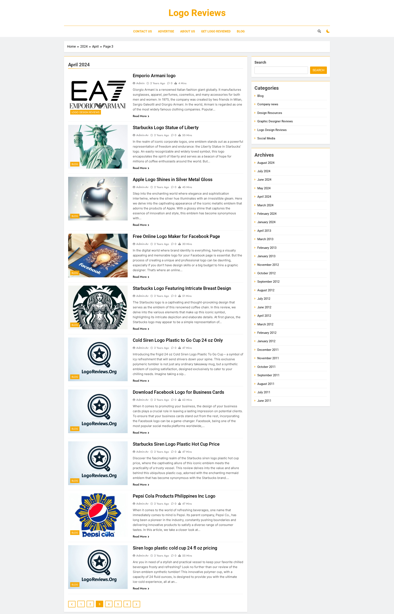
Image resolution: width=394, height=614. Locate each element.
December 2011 (268, 350)
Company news (267, 104)
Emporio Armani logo (154, 75)
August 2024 (265, 163)
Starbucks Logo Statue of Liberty (166, 127)
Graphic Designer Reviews (275, 121)
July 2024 (263, 171)
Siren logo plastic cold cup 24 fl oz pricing (175, 548)
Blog (241, 31)
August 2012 (265, 290)
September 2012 (268, 281)
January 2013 (266, 256)
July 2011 (263, 392)
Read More (140, 116)
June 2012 (264, 307)
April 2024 (264, 197)
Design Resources (269, 113)
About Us (187, 31)
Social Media (266, 138)
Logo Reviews (197, 12)
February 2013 (266, 248)
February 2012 (266, 333)
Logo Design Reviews (86, 112)
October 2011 (266, 367)
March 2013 (265, 239)
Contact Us (142, 31)
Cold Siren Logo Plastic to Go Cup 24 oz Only (178, 340)
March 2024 (265, 205)
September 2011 (268, 375)
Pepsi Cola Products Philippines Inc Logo (174, 496)
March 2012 (265, 324)
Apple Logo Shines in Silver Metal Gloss (172, 179)
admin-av (142, 135)
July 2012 (263, 299)
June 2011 (264, 401)
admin (140, 83)
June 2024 (264, 179)
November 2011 (268, 358)
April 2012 (264, 316)
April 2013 (264, 231)
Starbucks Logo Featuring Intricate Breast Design (182, 288)
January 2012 (266, 341)
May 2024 (263, 188)
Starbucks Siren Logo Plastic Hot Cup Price (176, 444)
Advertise (166, 31)
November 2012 (268, 265)
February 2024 (266, 214)
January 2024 (266, 222)
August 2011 (265, 384)
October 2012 (266, 273)
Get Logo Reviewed (216, 31)
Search (260, 62)
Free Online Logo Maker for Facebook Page (176, 236)
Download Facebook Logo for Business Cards (178, 392)
